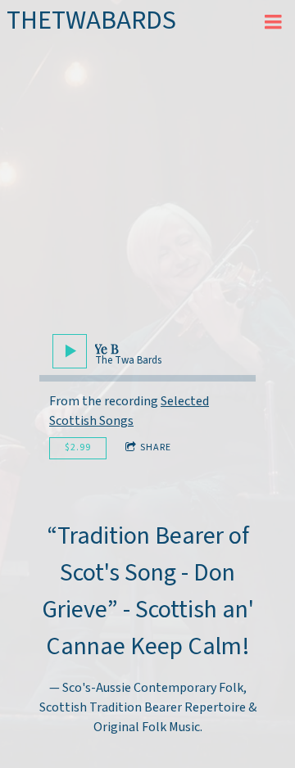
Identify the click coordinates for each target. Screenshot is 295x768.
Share (155, 447)
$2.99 (78, 447)
